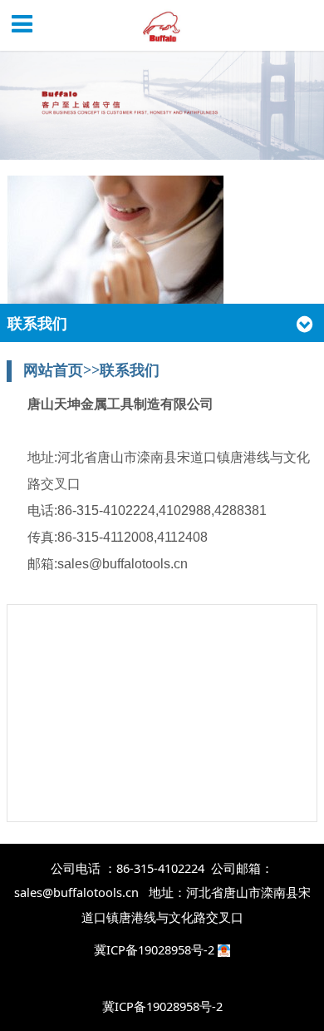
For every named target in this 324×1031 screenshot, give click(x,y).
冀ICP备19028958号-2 (156, 949)
